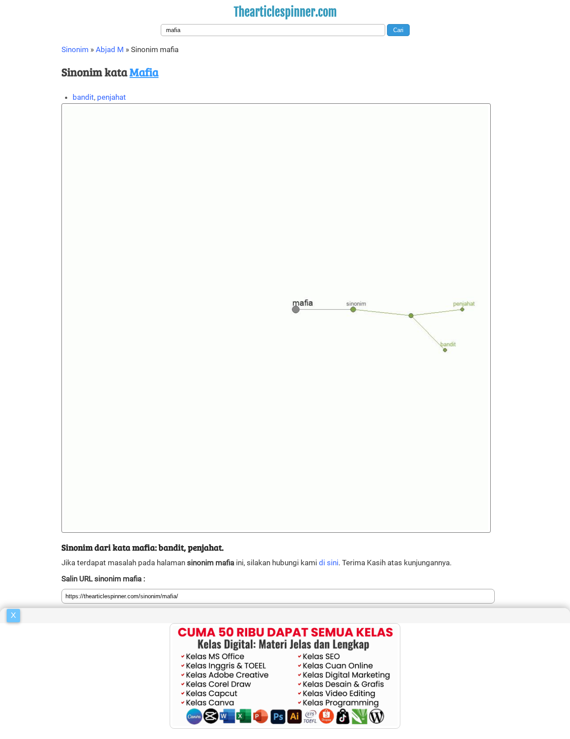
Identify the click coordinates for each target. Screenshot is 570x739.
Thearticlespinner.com (285, 12)
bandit (83, 97)
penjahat (111, 97)
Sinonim (75, 49)
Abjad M (110, 49)
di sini (328, 562)
